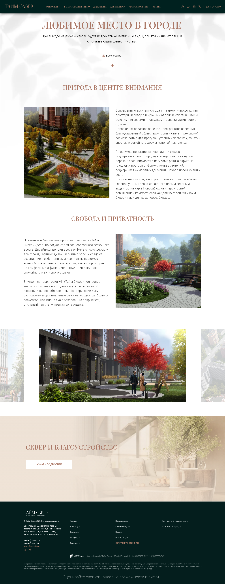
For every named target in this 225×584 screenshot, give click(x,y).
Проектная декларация (171, 526)
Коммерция (75, 543)
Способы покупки (122, 526)
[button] (49, 464)
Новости (118, 532)
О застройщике (121, 537)
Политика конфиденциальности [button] (174, 521)
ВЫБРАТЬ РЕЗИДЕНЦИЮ (77, 6)
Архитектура (75, 526)
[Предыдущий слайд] (46, 365)
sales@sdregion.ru (32, 546)
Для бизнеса (117, 6)
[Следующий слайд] (178, 365)
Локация (73, 521)
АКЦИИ (157, 6)
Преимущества (121, 521)
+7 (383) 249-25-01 (212, 6)
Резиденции (75, 537)
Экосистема (74, 532)
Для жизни (100, 6)
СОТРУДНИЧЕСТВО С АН (127, 543)
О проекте (52, 6)
